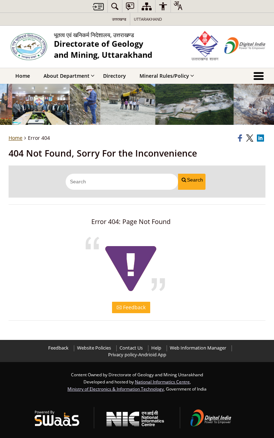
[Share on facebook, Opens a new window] (241, 138)
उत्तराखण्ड (119, 19)
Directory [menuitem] (114, 75)
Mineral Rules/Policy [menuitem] (164, 75)
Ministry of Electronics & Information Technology (115, 389)
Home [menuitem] (22, 75)
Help (156, 348)
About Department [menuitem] (67, 75)
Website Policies (94, 348)
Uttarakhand (148, 19)
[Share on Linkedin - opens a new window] (261, 138)
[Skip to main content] (98, 6)
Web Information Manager (198, 348)
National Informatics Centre (162, 381)
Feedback (134, 307)
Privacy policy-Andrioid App (137, 355)
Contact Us (131, 348)
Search (195, 180)
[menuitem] (115, 6)
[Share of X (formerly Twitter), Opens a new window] (250, 138)
